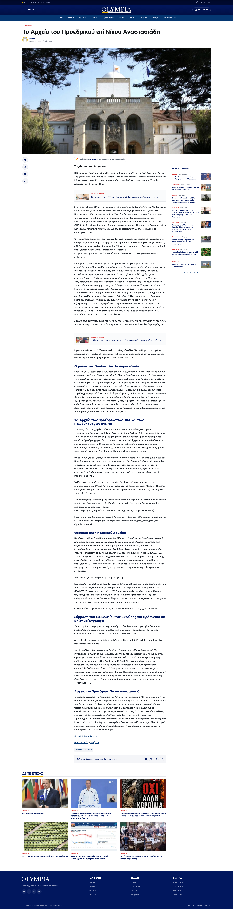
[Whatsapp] (25, 174)
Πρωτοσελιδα (81, 742)
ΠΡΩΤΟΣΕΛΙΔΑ (170, 18)
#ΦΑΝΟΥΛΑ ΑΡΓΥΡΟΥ (84, 749)
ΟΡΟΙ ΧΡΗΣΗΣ (178, 886)
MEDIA (133, 18)
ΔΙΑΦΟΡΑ (155, 18)
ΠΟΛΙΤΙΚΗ (83, 18)
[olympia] (116, 10)
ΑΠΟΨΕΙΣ (96, 18)
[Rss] (209, 2)
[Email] (205, 2)
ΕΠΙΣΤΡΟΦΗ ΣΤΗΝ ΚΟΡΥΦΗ (200, 905)
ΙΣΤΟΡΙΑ (122, 18)
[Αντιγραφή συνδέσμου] (25, 181)
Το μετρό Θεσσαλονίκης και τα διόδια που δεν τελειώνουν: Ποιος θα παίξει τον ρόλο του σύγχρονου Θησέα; (91, 815)
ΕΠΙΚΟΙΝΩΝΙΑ (179, 895)
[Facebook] (197, 2)
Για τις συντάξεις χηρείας (33, 813)
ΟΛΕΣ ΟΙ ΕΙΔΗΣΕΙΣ (191, 273)
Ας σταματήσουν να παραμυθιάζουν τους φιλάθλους (45, 856)
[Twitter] (201, 2)
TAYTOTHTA (178, 882)
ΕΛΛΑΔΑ (59, 18)
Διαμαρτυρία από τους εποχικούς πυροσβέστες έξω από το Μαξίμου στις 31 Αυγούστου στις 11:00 (143, 814)
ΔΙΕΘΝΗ (143, 18)
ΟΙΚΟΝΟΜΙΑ (109, 18)
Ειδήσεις (94, 742)
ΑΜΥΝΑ (71, 18)
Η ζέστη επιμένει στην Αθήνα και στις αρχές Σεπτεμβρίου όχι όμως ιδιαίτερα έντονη (90, 857)
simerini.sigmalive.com (86, 736)
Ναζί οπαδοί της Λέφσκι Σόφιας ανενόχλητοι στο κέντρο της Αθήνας (141, 857)
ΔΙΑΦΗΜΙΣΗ (178, 891)
